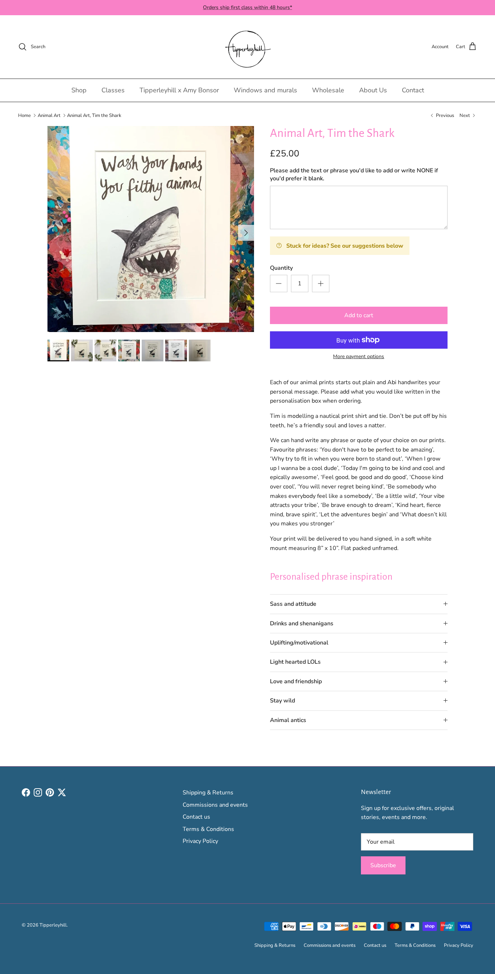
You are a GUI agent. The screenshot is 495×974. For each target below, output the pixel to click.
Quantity (281, 268)
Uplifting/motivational (299, 643)
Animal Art (49, 115)
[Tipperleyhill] (247, 46)
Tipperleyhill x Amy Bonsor (179, 90)
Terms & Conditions (208, 829)
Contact (413, 90)
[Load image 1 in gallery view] (150, 229)
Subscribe (383, 865)
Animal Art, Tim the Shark (94, 115)
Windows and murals (265, 90)
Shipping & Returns (208, 793)
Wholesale (328, 90)
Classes (113, 90)
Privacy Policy (200, 841)
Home (24, 115)
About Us (373, 90)
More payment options (358, 357)
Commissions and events (215, 805)
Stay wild (282, 701)
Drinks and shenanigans (301, 623)
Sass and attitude (293, 604)
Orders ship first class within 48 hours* (247, 7)
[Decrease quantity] (278, 283)
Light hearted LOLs (295, 662)
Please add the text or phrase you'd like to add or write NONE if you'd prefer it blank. (354, 174)
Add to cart (358, 315)
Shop (79, 90)
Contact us (196, 817)
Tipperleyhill (53, 925)
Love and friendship (296, 681)
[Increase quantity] (320, 283)
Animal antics (288, 720)
